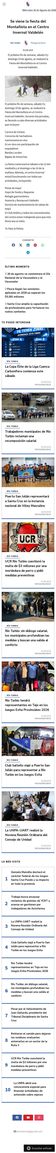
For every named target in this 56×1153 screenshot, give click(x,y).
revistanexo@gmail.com (29, 1131)
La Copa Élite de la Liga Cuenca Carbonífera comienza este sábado (27, 371)
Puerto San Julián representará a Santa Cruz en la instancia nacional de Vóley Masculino (27, 501)
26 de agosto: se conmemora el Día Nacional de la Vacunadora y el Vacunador (27, 277)
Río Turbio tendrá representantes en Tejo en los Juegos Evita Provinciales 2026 (27, 705)
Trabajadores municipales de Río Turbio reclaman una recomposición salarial (28, 436)
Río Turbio (15, 42)
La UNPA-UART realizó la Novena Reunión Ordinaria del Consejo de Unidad (26, 835)
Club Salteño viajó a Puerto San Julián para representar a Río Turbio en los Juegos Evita (27, 770)
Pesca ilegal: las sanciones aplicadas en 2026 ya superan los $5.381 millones (25, 293)
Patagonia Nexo (38, 42)
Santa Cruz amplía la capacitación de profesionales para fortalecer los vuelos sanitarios (27, 307)
